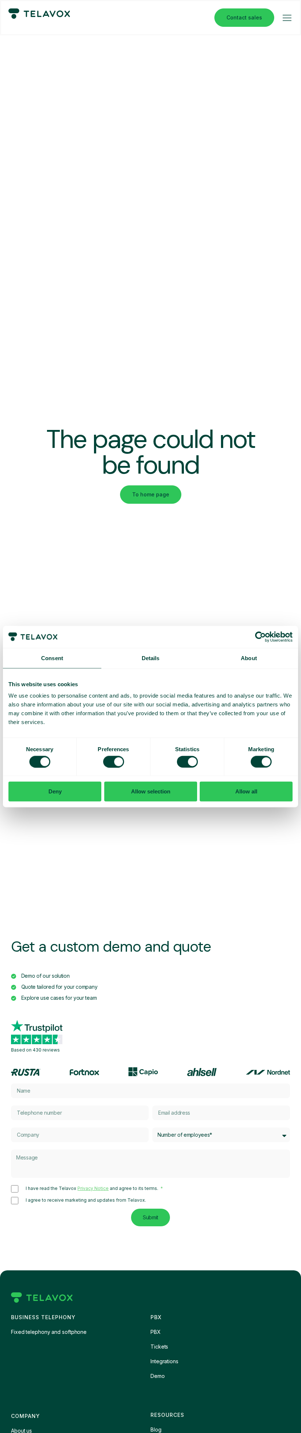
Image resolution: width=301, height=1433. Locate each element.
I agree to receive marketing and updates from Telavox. (86, 1200)
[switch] (113, 761)
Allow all (246, 791)
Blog (156, 1429)
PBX (155, 1332)
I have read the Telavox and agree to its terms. (92, 1188)
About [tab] (249, 658)
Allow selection (150, 791)
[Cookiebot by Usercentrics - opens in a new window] (260, 636)
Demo (157, 1376)
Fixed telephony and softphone (49, 1332)
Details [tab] (151, 658)
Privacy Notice (93, 1188)
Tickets (159, 1346)
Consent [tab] (52, 658)
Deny (55, 791)
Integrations (164, 1361)
